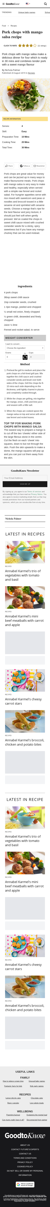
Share (10, 166)
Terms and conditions (25, 1158)
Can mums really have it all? (13, 1120)
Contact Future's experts (25, 1149)
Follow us (26, 166)
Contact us (25, 1154)
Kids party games (37, 1086)
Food (4, 26)
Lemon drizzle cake (13, 1098)
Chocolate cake (37, 1098)
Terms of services (34, 492)
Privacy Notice (36, 494)
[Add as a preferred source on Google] (25, 1184)
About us (25, 1145)
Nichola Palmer (12, 70)
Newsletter (41, 166)
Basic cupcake (13, 1103)
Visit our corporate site (38, 1196)
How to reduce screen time (13, 1081)
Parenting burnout (13, 1115)
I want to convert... (13, 344)
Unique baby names (26, 12)
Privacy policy (25, 1162)
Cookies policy (25, 1166)
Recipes (14, 26)
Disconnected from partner (37, 1120)
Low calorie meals (37, 1103)
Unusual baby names (37, 1081)
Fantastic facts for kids (13, 1086)
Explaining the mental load (37, 1115)
